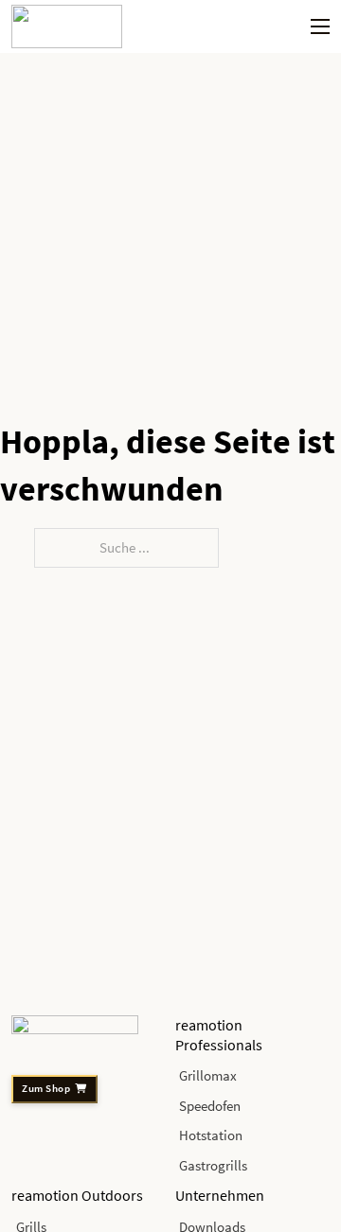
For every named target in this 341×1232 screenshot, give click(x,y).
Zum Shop (46, 1088)
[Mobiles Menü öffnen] (320, 26)
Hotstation (210, 1135)
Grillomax (208, 1075)
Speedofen (210, 1106)
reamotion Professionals (218, 1034)
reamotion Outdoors (77, 1195)
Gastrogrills (213, 1165)
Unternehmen (219, 1195)
